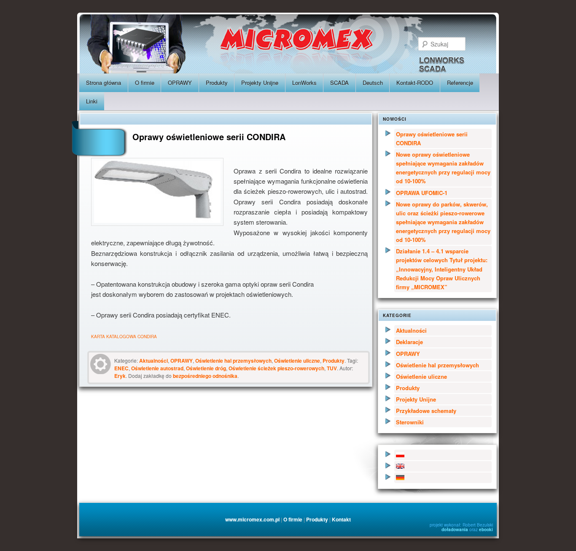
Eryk (120, 376)
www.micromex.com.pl (252, 519)
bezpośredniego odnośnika (205, 376)
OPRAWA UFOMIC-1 (421, 193)
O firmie (144, 83)
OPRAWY (180, 83)
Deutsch (373, 83)
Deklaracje (409, 342)
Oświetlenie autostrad (157, 368)
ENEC (121, 368)
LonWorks (304, 83)
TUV (332, 368)
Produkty (217, 83)
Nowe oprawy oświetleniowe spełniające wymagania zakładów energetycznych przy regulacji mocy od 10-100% (443, 167)
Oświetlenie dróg (206, 368)
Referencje (460, 83)
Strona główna (103, 83)
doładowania (454, 529)
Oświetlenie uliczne (297, 360)
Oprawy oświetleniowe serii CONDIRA (432, 138)
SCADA (339, 83)
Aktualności (153, 360)
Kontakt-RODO (414, 83)
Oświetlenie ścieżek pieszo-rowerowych (276, 368)
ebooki (486, 529)
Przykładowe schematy (426, 411)
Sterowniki (410, 422)
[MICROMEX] (348, 40)
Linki (91, 101)
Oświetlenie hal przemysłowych (233, 360)
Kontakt (341, 519)
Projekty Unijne (259, 83)
